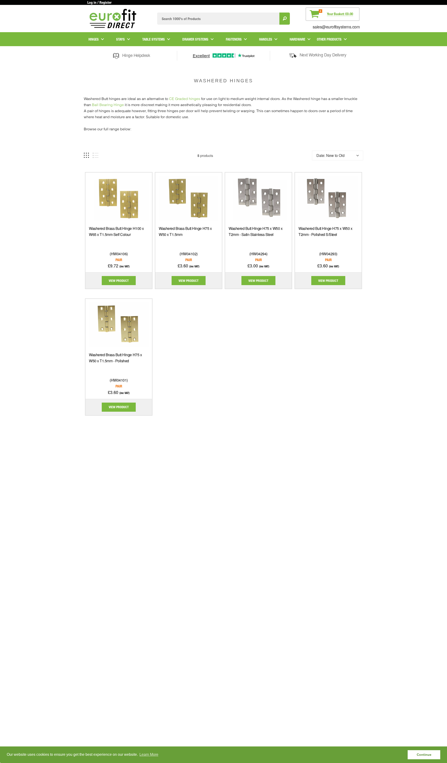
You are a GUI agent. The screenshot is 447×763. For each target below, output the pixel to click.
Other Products (329, 39)
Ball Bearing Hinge (108, 104)
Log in (91, 2)
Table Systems (153, 39)
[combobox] (218, 18)
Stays (120, 39)
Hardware (297, 39)
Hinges (93, 39)
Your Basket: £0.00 (340, 14)
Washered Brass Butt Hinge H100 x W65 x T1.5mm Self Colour (116, 231)
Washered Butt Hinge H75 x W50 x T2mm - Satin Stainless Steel (255, 231)
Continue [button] (424, 754)
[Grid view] (86, 155)
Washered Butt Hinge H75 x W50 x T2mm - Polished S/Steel (325, 231)
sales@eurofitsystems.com (336, 27)
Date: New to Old (330, 155)
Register (105, 2)
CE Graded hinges (184, 98)
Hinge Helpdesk (136, 55)
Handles (265, 39)
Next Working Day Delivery (323, 55)
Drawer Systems (195, 39)
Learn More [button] (148, 754)
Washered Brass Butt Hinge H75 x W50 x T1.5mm (185, 231)
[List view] (95, 155)
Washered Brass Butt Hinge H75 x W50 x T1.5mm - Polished (115, 357)
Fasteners (234, 39)
